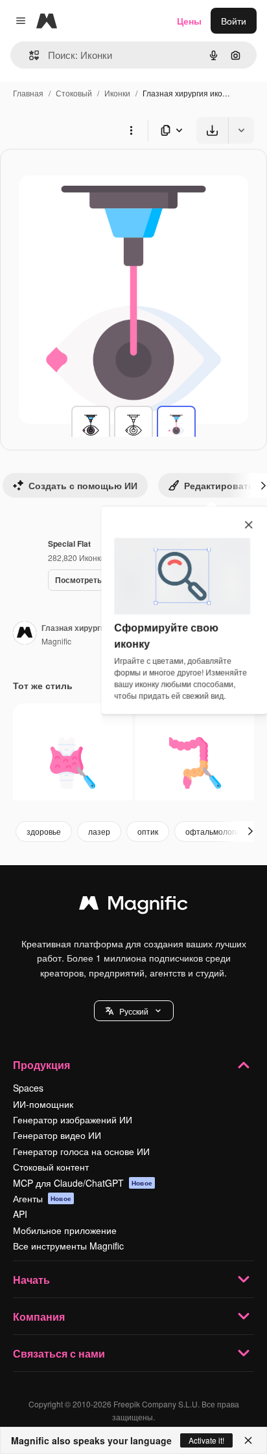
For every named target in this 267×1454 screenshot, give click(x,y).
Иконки (117, 92)
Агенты (42, 1198)
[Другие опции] (131, 130)
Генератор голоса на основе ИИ (81, 1151)
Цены (189, 20)
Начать (31, 1279)
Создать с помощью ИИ (83, 485)
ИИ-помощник (43, 1103)
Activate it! (206, 1440)
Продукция (41, 1064)
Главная (28, 92)
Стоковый (74, 92)
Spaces (28, 1087)
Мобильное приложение (65, 1230)
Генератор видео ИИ (57, 1135)
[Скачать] (212, 130)
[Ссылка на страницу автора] (24, 634)
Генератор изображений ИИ (72, 1119)
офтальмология (214, 831)
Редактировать (219, 485)
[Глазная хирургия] (90, 425)
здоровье (44, 831)
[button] (134, 1010)
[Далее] (250, 831)
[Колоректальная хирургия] (195, 762)
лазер (99, 831)
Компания (39, 1316)
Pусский (133, 1011)
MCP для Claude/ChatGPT (82, 1182)
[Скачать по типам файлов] (172, 130)
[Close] (248, 1440)
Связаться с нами (59, 1353)
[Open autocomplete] (29, 55)
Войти (233, 20)
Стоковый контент (51, 1166)
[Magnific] (133, 906)
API (20, 1213)
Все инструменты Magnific (68, 1245)
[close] (248, 525)
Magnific (56, 640)
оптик (147, 831)
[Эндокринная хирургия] (72, 762)
